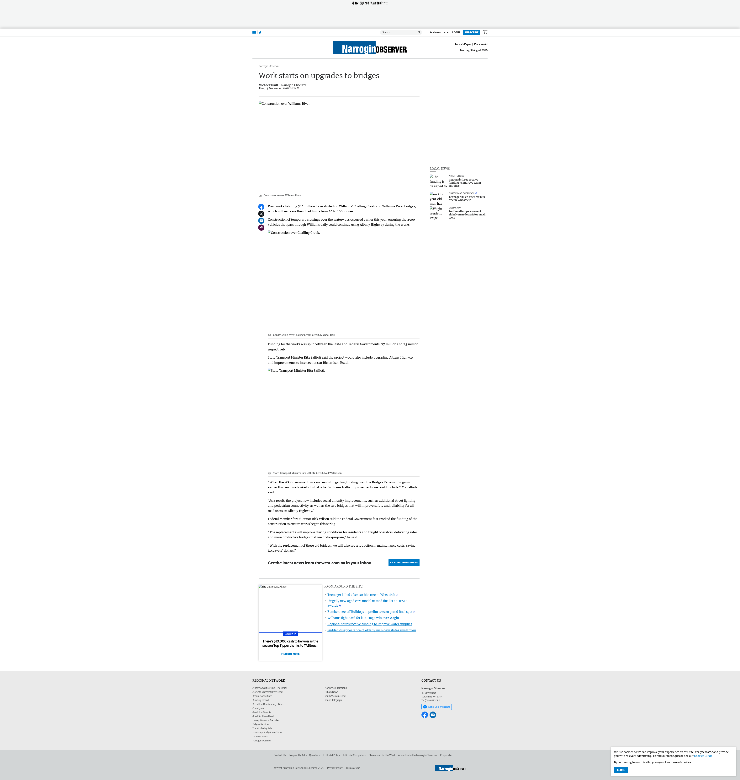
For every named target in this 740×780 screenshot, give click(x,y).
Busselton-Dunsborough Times (268, 704)
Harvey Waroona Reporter (265, 720)
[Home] (260, 32)
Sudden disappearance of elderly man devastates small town (371, 630)
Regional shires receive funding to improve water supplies (369, 624)
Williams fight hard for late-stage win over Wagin (363, 618)
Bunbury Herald (260, 700)
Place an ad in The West (382, 755)
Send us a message (439, 706)
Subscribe (471, 32)
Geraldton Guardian (262, 712)
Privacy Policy (335, 767)
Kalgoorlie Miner (260, 724)
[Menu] (254, 32)
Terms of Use (353, 767)
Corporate (446, 755)
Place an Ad (481, 44)
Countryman (258, 708)
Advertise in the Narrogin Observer (417, 755)
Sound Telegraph (333, 700)
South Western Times (335, 696)
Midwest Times (260, 736)
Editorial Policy (331, 755)
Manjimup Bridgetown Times (267, 732)
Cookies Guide (703, 755)
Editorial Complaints (354, 755)
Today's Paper (463, 44)
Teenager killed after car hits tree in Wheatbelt (361, 595)
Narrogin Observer (269, 66)
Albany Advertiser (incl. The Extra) (269, 687)
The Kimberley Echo (262, 728)
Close (621, 770)
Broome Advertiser (262, 696)
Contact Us (280, 755)
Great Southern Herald (263, 716)
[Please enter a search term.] (419, 32)
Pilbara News (331, 692)
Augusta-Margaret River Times (267, 692)
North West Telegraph (336, 687)
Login (456, 32)
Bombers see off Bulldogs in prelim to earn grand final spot (369, 612)
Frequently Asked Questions (304, 755)
